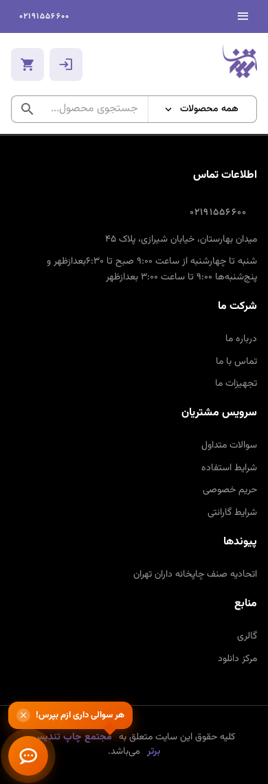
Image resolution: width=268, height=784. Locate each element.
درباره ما (241, 339)
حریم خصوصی (230, 490)
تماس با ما (236, 362)
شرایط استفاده (229, 468)
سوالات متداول (229, 445)
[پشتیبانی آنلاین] (28, 756)
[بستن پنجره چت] (23, 715)
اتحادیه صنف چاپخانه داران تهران (195, 574)
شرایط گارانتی (232, 513)
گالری (247, 636)
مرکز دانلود (237, 659)
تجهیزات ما (236, 384)
